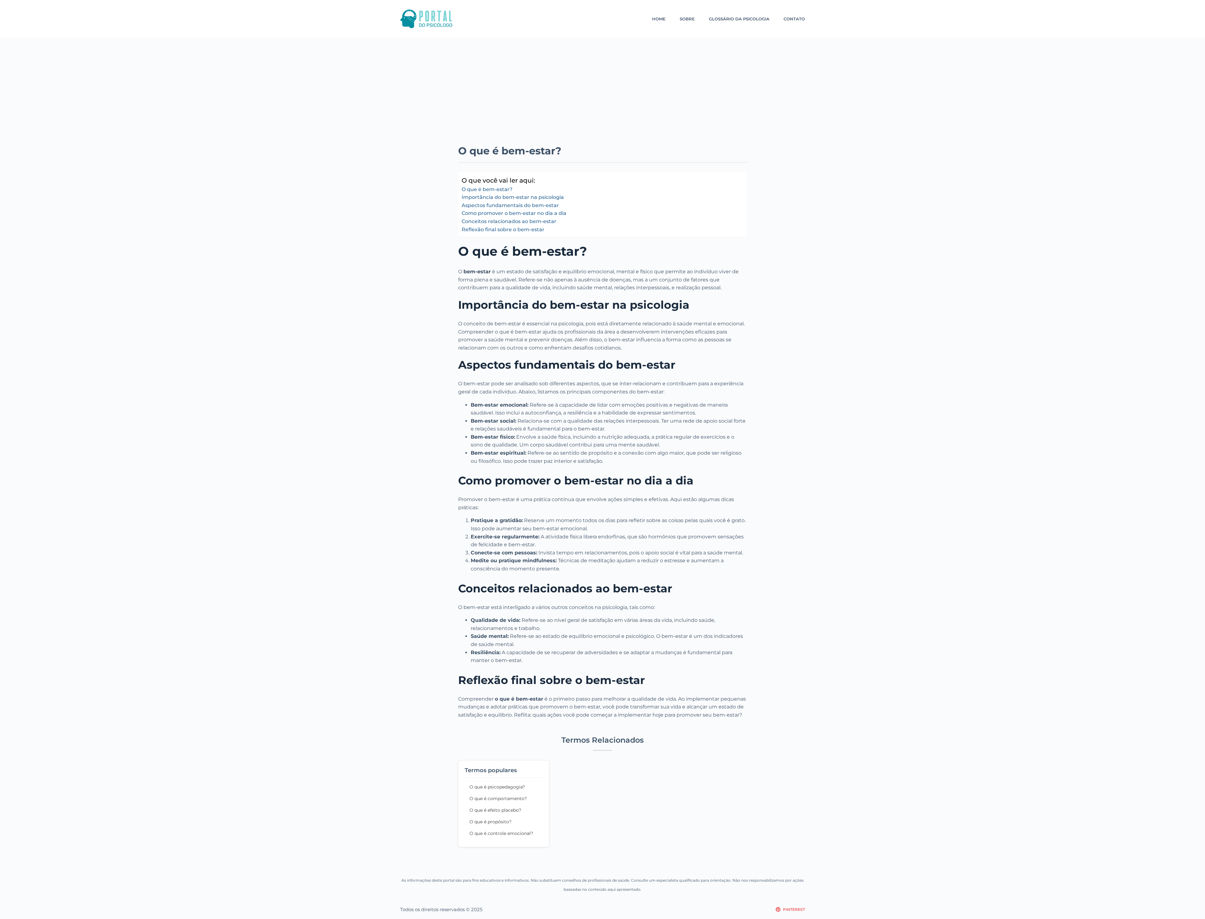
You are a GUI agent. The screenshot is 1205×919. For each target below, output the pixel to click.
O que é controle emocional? (501, 833)
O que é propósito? (490, 822)
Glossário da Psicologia (739, 18)
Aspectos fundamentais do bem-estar (510, 205)
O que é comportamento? (498, 798)
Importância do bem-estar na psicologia (513, 197)
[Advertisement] (602, 97)
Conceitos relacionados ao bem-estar (509, 221)
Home (659, 18)
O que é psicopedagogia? (497, 787)
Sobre (687, 18)
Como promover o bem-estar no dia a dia (514, 213)
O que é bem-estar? (487, 189)
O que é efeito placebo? (495, 810)
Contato (794, 18)
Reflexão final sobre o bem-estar (503, 229)
